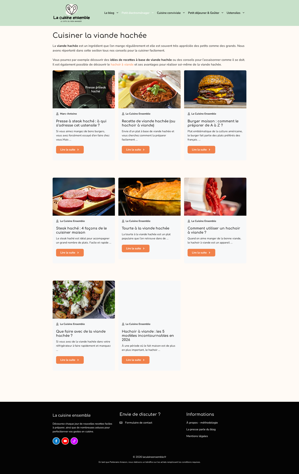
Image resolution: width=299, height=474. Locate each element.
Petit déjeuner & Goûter (203, 13)
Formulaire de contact (138, 423)
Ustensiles (233, 13)
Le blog (109, 13)
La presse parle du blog (201, 429)
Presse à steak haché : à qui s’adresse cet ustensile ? (81, 123)
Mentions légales (197, 436)
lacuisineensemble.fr (154, 457)
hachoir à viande (122, 64)
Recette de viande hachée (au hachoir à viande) (148, 123)
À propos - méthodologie (202, 423)
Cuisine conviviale (169, 13)
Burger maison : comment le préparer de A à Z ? (213, 123)
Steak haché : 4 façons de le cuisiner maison (81, 230)
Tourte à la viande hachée (145, 228)
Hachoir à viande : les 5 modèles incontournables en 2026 (148, 336)
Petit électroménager (136, 13)
